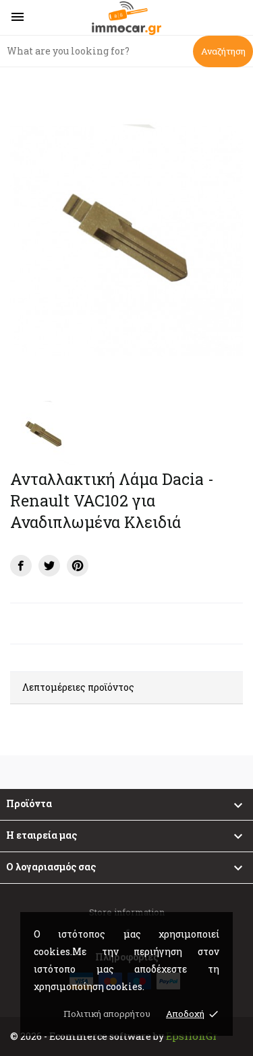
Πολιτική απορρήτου (106, 1014)
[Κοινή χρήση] (21, 565)
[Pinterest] (77, 565)
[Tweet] (49, 565)
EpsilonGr (191, 1036)
